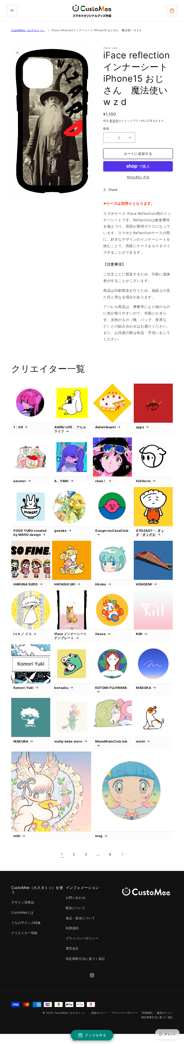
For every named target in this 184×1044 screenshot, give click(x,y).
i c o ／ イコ (22, 634)
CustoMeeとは (22, 912)
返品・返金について (80, 918)
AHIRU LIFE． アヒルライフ (70, 429)
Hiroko (100, 584)
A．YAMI (61, 481)
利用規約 (72, 928)
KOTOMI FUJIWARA (111, 688)
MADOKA (143, 688)
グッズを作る (95, 1035)
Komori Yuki (23, 688)
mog (99, 836)
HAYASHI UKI (65, 584)
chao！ (101, 481)
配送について (75, 908)
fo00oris (143, 481)
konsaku (61, 688)
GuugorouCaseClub (112, 530)
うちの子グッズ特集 (26, 923)
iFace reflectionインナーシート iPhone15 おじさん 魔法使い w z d (96, 30)
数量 (106, 128)
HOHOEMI (144, 584)
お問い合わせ (75, 897)
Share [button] (113, 189)
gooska (60, 530)
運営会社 (72, 948)
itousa (100, 634)
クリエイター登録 (24, 933)
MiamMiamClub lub (111, 741)
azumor (19, 481)
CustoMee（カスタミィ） (28, 30)
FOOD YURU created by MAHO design (29, 532)
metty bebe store (68, 741)
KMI (139, 634)
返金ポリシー (99, 1012)
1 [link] (62, 854)
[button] (12, 10)
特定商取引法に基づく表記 (85, 958)
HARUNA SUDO (25, 584)
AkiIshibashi (105, 427)
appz (140, 427)
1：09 (18, 427)
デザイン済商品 (22, 902)
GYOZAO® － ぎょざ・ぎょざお (150, 532)
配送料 (114, 120)
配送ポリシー (165, 1012)
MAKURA (20, 741)
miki (16, 836)
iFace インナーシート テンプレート (70, 636)
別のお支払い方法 (138, 177)
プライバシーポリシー (82, 938)
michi (140, 741)
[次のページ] (122, 854)
